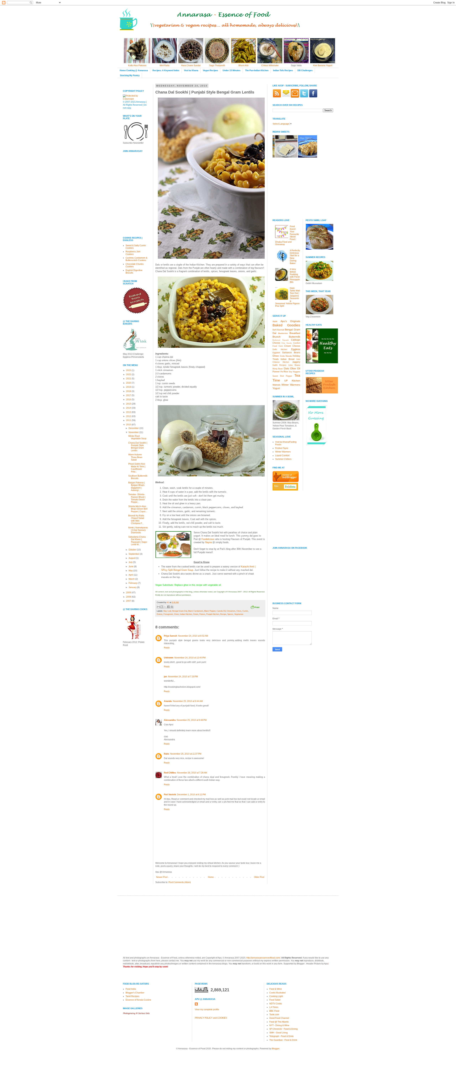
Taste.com (274, 1014)
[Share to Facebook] (168, 607)
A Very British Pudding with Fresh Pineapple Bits (295, 275)
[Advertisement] (133, 209)
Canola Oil (221, 611)
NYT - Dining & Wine (279, 1025)
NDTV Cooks (275, 1003)
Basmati (280, 330)
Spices (230, 614)
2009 (129, 592)
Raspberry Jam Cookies (133, 252)
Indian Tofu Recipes (283, 70)
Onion (195, 614)
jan (165, 676)
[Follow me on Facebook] (313, 97)
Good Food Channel (279, 1018)
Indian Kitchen (186, 614)
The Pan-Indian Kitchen (256, 70)
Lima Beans (294, 365)
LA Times (273, 1007)
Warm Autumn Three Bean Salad (135, 457)
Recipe (223, 614)
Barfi (274, 330)
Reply (167, 647)
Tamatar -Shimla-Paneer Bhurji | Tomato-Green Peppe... (136, 498)
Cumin (245, 611)
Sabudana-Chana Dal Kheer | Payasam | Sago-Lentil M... (137, 541)
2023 (129, 370)
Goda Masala (286, 356)
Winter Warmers (290, 384)
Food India (131, 989)
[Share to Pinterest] (172, 607)
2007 (129, 601)
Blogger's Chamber (135, 992)
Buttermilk (294, 336)
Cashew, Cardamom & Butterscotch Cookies (136, 259)
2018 (129, 391)
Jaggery (296, 362)
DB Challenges (305, 70)
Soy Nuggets (294, 372)
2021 (129, 378)
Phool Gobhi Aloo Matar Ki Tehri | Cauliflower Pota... (136, 468)
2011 (129, 420)
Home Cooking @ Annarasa (134, 70)
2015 (129, 404)
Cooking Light (276, 996)
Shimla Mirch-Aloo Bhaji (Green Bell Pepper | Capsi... (137, 509)
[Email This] (158, 607)
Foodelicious (207, 539)
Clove (238, 611)
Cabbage (295, 340)
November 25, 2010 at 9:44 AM (188, 701)
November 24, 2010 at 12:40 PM (190, 657)
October (133, 549)
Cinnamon (231, 611)
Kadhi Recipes (279, 365)
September (134, 554)
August (132, 558)
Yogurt (276, 388)
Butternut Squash (281, 340)
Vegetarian (238, 614)
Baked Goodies (286, 325)
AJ (168, 602)
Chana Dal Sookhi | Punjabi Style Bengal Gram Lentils (137, 447)
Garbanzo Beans (291, 352)
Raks (166, 754)
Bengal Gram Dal (179, 611)
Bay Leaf (167, 611)
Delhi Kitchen (280, 349)
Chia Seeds (286, 343)
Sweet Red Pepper (282, 376)
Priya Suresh (170, 636)
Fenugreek (168, 614)
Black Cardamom (195, 611)
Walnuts (276, 385)
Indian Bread (287, 359)
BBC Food (274, 1011)
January (133, 587)
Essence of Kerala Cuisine (138, 1000)
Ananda (168, 701)
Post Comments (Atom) (180, 882)
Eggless (295, 349)
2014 (129, 408)
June (131, 566)
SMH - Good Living (278, 1032)
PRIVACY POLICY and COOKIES (211, 1018)
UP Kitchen (292, 380)
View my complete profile (207, 1009)
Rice (286, 371)
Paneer (276, 371)
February (133, 583)
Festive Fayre (281, 448)
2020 (129, 383)
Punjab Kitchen (212, 614)
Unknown (168, 657)
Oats (286, 368)
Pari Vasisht (170, 794)
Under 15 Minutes (231, 70)
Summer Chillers (283, 459)
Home (211, 877)
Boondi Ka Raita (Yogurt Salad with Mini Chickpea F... (136, 519)
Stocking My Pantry (130, 75)
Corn (281, 346)
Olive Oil (295, 368)
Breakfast (294, 333)
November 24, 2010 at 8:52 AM (193, 636)
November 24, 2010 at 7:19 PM (183, 676)
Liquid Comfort (282, 455)
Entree (159, 614)
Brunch (277, 336)
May (131, 570)
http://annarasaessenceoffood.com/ (263, 958)
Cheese (276, 343)
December (134, 428)
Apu (276, 486)
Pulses (202, 614)
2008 (129, 597)
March (132, 579)
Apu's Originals (290, 321)
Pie (281, 372)
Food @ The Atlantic (279, 1022)
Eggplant (276, 352)
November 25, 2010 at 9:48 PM (192, 720)
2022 (129, 374)
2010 (129, 424)
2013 (129, 412)
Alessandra (170, 720)
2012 (129, 416)
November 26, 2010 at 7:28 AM (192, 773)
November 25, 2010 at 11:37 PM (185, 754)
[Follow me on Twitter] (304, 97)
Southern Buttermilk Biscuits (137, 477)
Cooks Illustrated (277, 992)
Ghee (176, 614)
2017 (129, 395)
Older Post (259, 877)
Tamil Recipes (132, 996)
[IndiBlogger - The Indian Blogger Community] (286, 481)
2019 (129, 387)
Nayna (208, 542)
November (134, 432)
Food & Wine (275, 989)
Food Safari (275, 1000)
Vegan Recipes (210, 70)
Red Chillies (170, 773)
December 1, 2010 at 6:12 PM (191, 794)
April (131, 575)
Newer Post (161, 877)
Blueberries (283, 333)
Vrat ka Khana (191, 70)
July (131, 562)
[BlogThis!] (162, 607)
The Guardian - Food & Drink (283, 1040)
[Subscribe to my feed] (277, 97)
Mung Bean (278, 369)
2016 (129, 399)
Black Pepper (210, 611)
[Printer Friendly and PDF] (255, 607)
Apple (275, 321)
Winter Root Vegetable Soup (137, 437)
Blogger (275, 1048)
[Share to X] (165, 607)
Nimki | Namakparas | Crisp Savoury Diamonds (138, 530)
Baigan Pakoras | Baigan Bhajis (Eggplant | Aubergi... (136, 486)
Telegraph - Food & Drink (281, 1036)
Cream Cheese (292, 346)
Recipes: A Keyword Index (165, 70)
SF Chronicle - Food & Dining (283, 1029)
